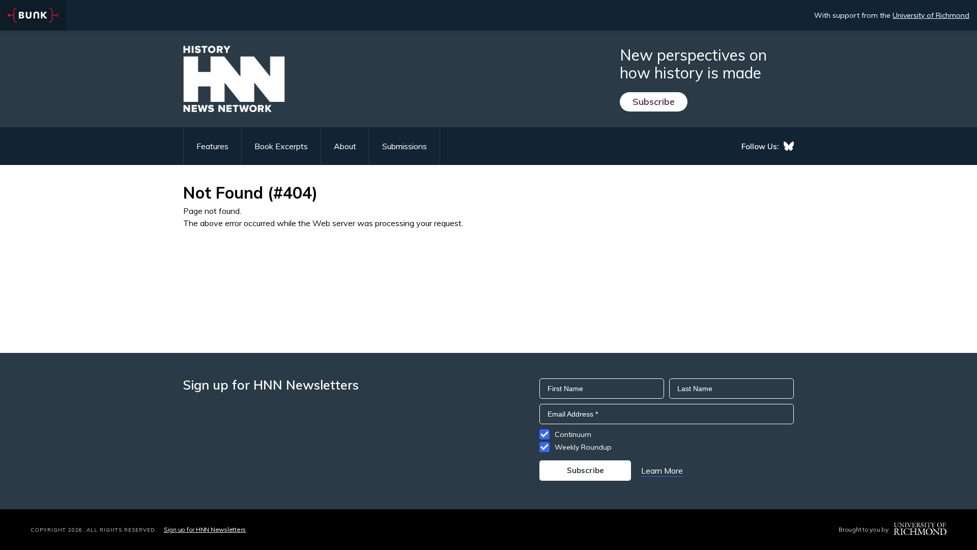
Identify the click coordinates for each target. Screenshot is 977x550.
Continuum (573, 434)
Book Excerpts (281, 146)
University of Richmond (931, 15)
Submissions (404, 146)
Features (212, 146)
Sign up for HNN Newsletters (205, 529)
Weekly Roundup (583, 447)
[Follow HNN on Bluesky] (789, 146)
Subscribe (654, 101)
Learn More (662, 470)
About (345, 146)
